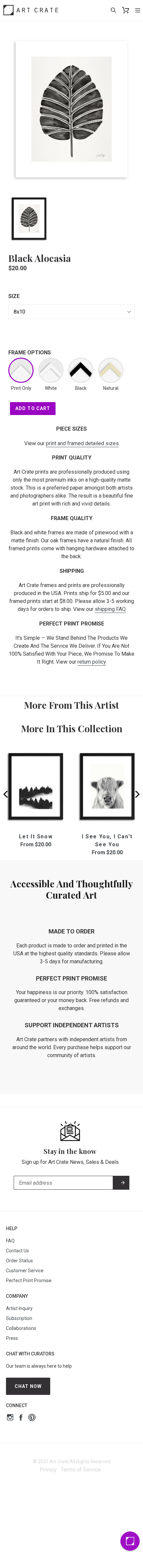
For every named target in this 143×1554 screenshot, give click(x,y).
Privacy (48, 1469)
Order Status (19, 1260)
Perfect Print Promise (29, 1280)
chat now (28, 1386)
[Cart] (125, 10)
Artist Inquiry (19, 1308)
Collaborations (21, 1328)
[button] (135, 794)
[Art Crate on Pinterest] (32, 1418)
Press (12, 1338)
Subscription (19, 1318)
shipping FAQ (110, 609)
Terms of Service (81, 1469)
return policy (91, 662)
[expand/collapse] (137, 10)
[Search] (113, 10)
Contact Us (17, 1250)
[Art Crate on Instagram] (10, 1418)
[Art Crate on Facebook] (20, 1418)
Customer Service (25, 1270)
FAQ (10, 1240)
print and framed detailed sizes (82, 443)
